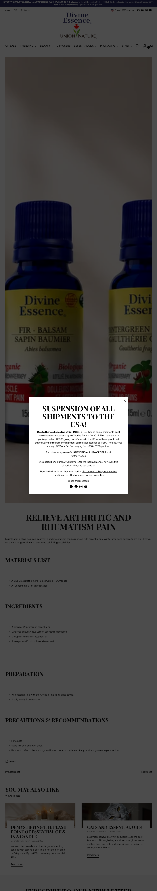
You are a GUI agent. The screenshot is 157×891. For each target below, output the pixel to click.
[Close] (124, 400)
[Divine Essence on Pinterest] (76, 487)
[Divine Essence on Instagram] (81, 487)
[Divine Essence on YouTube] (86, 487)
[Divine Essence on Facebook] (71, 487)
